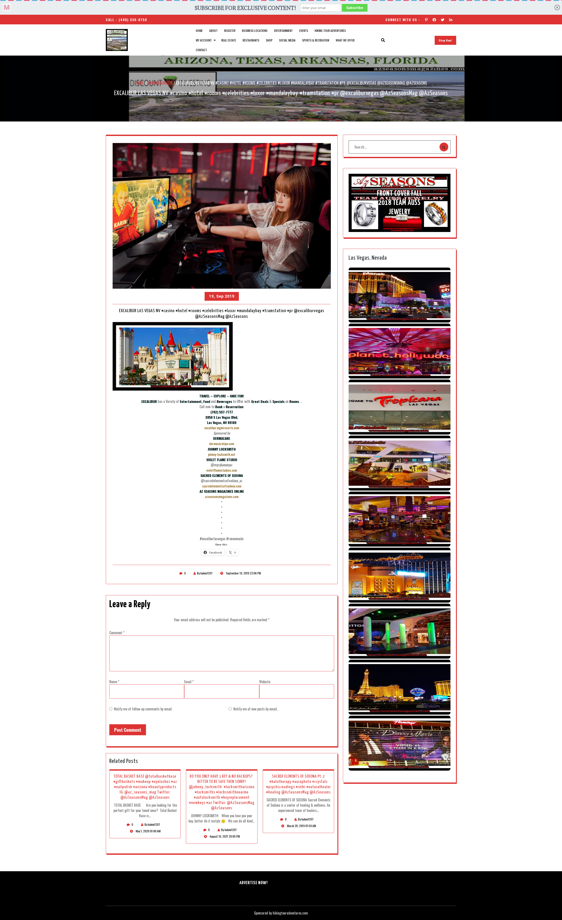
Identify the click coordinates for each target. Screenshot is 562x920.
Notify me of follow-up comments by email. (143, 709)
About (213, 30)
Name (114, 681)
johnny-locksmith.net (221, 454)
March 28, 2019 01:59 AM (301, 825)
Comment (116, 632)
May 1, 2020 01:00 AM (147, 831)
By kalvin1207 (205, 573)
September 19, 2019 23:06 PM (243, 573)
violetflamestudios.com (221, 470)
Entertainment (283, 30)
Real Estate (228, 40)
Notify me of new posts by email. (255, 709)
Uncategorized (160, 83)
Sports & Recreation (315, 40)
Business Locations (254, 30)
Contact (201, 49)
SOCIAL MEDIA (287, 40)
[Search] (444, 147)
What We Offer (345, 40)
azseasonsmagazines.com (221, 496)
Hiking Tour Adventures (330, 30)
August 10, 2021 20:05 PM (224, 836)
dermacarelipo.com (221, 443)
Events (303, 30)
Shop (269, 40)
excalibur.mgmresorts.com (221, 427)
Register (229, 30)
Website (264, 681)
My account (204, 40)
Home (199, 30)
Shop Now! (445, 40)
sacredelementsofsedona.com (221, 486)
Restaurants (251, 40)
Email (189, 681)
